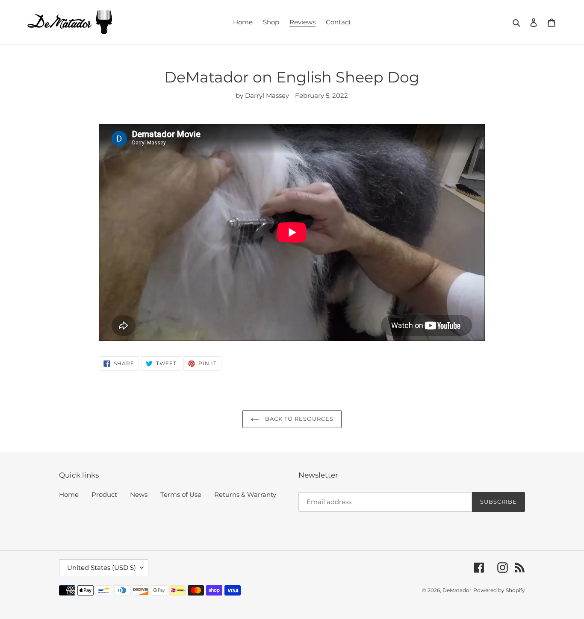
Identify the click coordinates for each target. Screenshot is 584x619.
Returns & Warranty (245, 494)
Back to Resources (298, 418)
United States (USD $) (101, 567)
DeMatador (457, 590)
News (138, 494)
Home (69, 494)
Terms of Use (180, 494)
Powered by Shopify (499, 590)
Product (104, 494)
